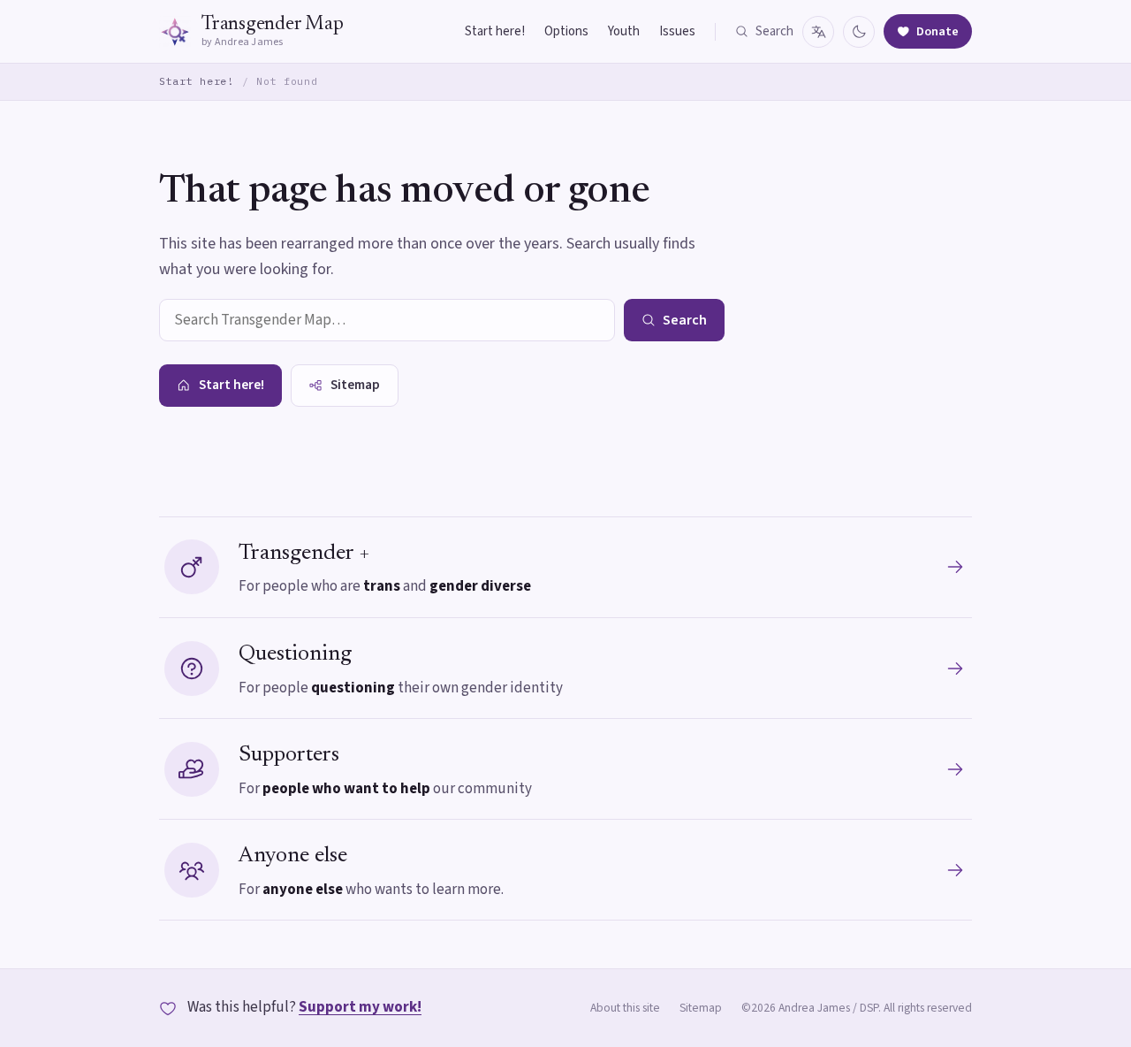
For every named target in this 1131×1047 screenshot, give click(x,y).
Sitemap (700, 1007)
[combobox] (387, 320)
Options (566, 31)
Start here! (495, 31)
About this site (625, 1007)
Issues (677, 31)
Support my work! (360, 1007)
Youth (624, 31)
